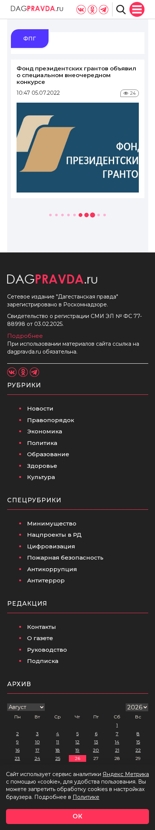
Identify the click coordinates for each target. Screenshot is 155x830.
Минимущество (51, 523)
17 (37, 750)
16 (17, 750)
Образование (48, 454)
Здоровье (42, 465)
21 (117, 750)
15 (138, 742)
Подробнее (25, 335)
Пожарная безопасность (65, 557)
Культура (41, 477)
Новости (40, 408)
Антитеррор (46, 580)
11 (57, 742)
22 (138, 750)
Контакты (41, 626)
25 (57, 758)
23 (17, 758)
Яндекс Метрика (126, 774)
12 (77, 742)
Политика (42, 442)
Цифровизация (51, 546)
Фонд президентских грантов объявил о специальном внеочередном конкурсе (76, 75)
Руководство (47, 649)
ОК (77, 816)
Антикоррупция (52, 569)
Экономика (44, 431)
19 (77, 750)
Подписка (42, 660)
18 (57, 750)
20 (96, 750)
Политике (86, 797)
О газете (40, 638)
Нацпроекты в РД (54, 534)
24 (37, 758)
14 (117, 742)
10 (37, 742)
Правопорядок (50, 420)
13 (96, 742)
